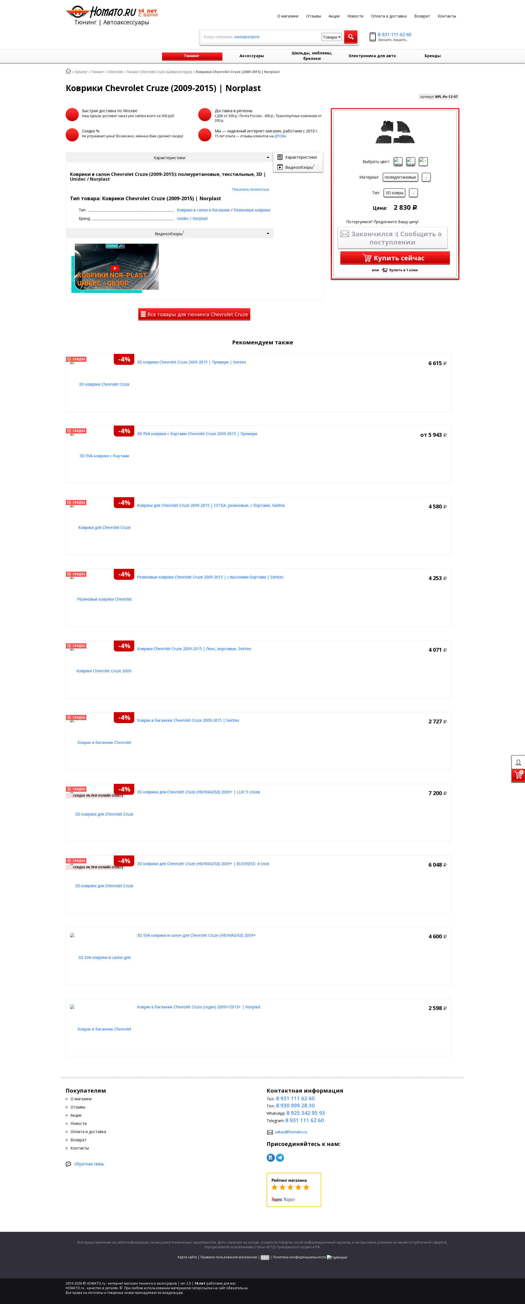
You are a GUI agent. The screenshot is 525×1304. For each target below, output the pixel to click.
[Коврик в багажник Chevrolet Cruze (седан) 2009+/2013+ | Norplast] (102, 1028)
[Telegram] (280, 1158)
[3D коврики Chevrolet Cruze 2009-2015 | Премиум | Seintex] (102, 383)
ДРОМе (280, 136)
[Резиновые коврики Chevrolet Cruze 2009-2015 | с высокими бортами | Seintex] (102, 598)
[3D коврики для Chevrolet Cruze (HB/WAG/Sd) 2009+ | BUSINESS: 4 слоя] (102, 885)
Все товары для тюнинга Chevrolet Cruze (197, 314)
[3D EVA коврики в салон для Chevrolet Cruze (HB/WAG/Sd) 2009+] (102, 957)
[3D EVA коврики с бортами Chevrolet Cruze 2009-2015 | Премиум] (102, 455)
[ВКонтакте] (271, 1158)
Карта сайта (187, 1257)
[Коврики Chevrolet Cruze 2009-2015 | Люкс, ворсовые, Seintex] (102, 670)
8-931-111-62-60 (395, 34)
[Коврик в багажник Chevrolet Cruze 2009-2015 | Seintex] (102, 742)
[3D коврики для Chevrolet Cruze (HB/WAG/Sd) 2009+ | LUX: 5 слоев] (102, 813)
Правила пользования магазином (228, 1257)
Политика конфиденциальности (299, 1257)
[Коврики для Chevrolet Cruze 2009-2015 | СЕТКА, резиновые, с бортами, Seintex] (102, 527)
